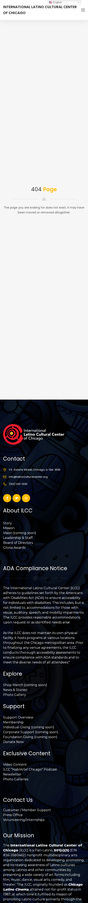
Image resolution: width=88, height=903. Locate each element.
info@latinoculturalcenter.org (28, 477)
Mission (9, 528)
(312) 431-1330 (18, 484)
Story (7, 523)
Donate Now (13, 742)
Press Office (13, 815)
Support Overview (18, 717)
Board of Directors (18, 543)
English (57, 2)
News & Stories (15, 690)
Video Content (15, 764)
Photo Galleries (15, 779)
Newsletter (12, 774)
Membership (13, 722)
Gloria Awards (14, 548)
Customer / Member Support (27, 810)
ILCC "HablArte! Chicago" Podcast (30, 769)
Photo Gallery (14, 695)
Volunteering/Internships (23, 820)
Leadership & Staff (18, 538)
